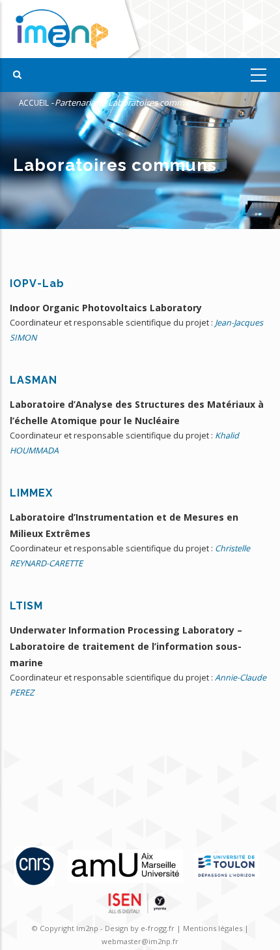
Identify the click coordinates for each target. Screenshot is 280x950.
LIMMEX (31, 493)
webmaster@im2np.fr (140, 941)
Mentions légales (212, 928)
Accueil (34, 102)
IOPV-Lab (37, 283)
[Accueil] (73, 29)
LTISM (26, 606)
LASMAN (33, 380)
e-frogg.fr (158, 928)
